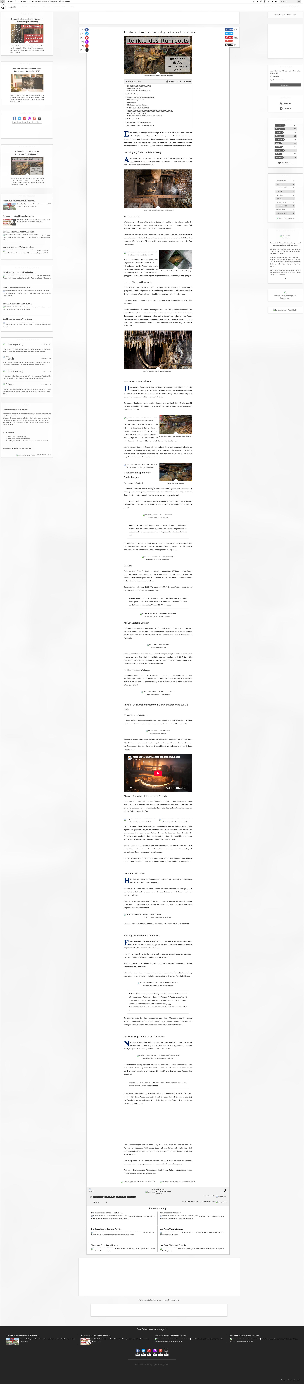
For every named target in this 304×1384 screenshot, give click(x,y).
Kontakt (46, 6)
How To (278, 147)
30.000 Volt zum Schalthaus (138, 113)
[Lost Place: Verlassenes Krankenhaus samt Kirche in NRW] (19, 276)
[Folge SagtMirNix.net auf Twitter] (87, 34)
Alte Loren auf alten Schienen (138, 105)
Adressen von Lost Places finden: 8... (18, 216)
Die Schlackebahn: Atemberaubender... (19, 232)
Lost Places (22, 1)
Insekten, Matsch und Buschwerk (139, 91)
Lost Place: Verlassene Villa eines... (17, 319)
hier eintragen (152, 1086)
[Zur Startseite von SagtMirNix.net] (3, 8)
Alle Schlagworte (287, 163)
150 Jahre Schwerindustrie (136, 94)
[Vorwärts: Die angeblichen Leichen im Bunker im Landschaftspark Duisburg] (225, 1191)
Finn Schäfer (191, 1181)
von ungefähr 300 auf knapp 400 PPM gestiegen (153, 605)
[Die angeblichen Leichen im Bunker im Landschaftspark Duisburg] (27, 33)
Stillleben (279, 157)
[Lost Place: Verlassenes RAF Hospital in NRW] (9, 206)
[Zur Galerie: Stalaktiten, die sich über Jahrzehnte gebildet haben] (158, 349)
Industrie (131, 1197)
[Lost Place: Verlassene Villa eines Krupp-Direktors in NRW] (26, 322)
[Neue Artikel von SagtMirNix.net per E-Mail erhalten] (272, 1)
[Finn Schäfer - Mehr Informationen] (285, 236)
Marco (11, 385)
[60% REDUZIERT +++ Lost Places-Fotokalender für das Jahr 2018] (27, 83)
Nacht (278, 143)
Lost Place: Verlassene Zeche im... (174, 1245)
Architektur (279, 139)
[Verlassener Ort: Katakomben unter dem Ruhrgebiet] (158, 54)
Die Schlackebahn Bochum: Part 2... (106, 1229)
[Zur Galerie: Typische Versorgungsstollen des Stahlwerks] (140, 418)
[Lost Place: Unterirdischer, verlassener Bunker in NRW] (170, 1233)
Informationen (59, 6)
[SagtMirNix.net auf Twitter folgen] (257, 1)
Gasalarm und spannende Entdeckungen (140, 97)
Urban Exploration (278, 80)
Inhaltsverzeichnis (134, 81)
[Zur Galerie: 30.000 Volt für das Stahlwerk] (158, 731)
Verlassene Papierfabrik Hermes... (105, 1245)
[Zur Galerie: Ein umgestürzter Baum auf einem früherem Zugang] (175, 259)
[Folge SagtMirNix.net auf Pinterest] (261, 1)
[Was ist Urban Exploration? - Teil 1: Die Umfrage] (13, 307)
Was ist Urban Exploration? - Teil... (17, 303)
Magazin (11, 1)
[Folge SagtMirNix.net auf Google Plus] (268, 1)
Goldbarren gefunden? (136, 100)
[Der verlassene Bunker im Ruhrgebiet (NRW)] (179, 1216)
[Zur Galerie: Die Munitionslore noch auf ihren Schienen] (158, 692)
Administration (292, 310)
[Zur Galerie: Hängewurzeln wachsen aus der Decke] (139, 820)
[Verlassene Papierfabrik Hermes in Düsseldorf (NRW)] (102, 1249)
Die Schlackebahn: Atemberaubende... (107, 1213)
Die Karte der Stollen (134, 119)
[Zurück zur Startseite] (2, 1)
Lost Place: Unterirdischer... (171, 1229)
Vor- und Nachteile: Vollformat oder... (18, 247)
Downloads (34, 6)
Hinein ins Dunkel (135, 88)
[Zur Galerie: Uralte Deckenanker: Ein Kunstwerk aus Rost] (175, 820)
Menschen (279, 150)
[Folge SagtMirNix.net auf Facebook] (253, 1)
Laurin (11, 358)
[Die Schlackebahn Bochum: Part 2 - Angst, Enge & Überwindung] (116, 1233)
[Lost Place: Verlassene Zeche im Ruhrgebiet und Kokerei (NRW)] (168, 1249)
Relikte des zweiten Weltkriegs (139, 107)
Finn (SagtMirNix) (15, 345)
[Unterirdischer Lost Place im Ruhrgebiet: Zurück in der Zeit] (27, 166)
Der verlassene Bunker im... (171, 1213)
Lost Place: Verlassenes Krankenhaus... (19, 272)
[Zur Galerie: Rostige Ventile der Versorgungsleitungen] (158, 557)
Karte (168, 1003)
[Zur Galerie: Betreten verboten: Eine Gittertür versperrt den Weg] (158, 983)
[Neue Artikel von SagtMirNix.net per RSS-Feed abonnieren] (276, 1)
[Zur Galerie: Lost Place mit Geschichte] (158, 645)
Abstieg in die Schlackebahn (164, 994)
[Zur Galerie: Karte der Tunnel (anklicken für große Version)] (142, 915)
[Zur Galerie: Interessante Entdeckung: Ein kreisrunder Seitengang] (158, 188)
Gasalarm (132, 102)
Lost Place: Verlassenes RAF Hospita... (19, 200)
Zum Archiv (290, 218)
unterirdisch (120, 1197)
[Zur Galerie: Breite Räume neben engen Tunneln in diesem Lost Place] (175, 424)
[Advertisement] (159, 18)
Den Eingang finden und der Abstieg (139, 85)
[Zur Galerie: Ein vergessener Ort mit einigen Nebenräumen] (140, 465)
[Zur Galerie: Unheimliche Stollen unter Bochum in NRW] (140, 253)
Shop (72, 6)
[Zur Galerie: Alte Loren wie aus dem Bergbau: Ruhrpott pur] (158, 614)
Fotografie (276, 76)
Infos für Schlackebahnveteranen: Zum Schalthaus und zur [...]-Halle (150, 110)
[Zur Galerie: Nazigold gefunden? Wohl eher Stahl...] (158, 515)
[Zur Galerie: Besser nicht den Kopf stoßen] (175, 472)
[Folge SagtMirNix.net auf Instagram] (265, 1)
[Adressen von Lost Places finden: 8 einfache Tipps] (9, 222)
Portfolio (23, 6)
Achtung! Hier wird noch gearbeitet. (139, 122)
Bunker (278, 154)
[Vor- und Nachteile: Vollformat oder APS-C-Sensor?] (19, 251)
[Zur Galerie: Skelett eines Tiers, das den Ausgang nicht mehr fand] (158, 1056)
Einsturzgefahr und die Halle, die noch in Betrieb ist (145, 116)
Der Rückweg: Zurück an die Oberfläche (140, 125)
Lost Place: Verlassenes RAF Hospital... (22, 1335)
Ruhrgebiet (109, 1197)
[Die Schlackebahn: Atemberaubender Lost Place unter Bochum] (109, 1216)
